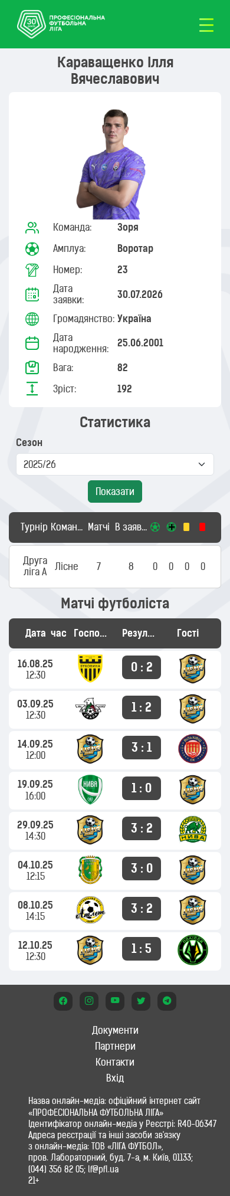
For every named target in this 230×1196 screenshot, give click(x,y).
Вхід (115, 1078)
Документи (115, 1030)
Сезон (29, 442)
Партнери (115, 1046)
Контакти (115, 1062)
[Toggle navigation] (206, 24)
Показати (115, 491)
